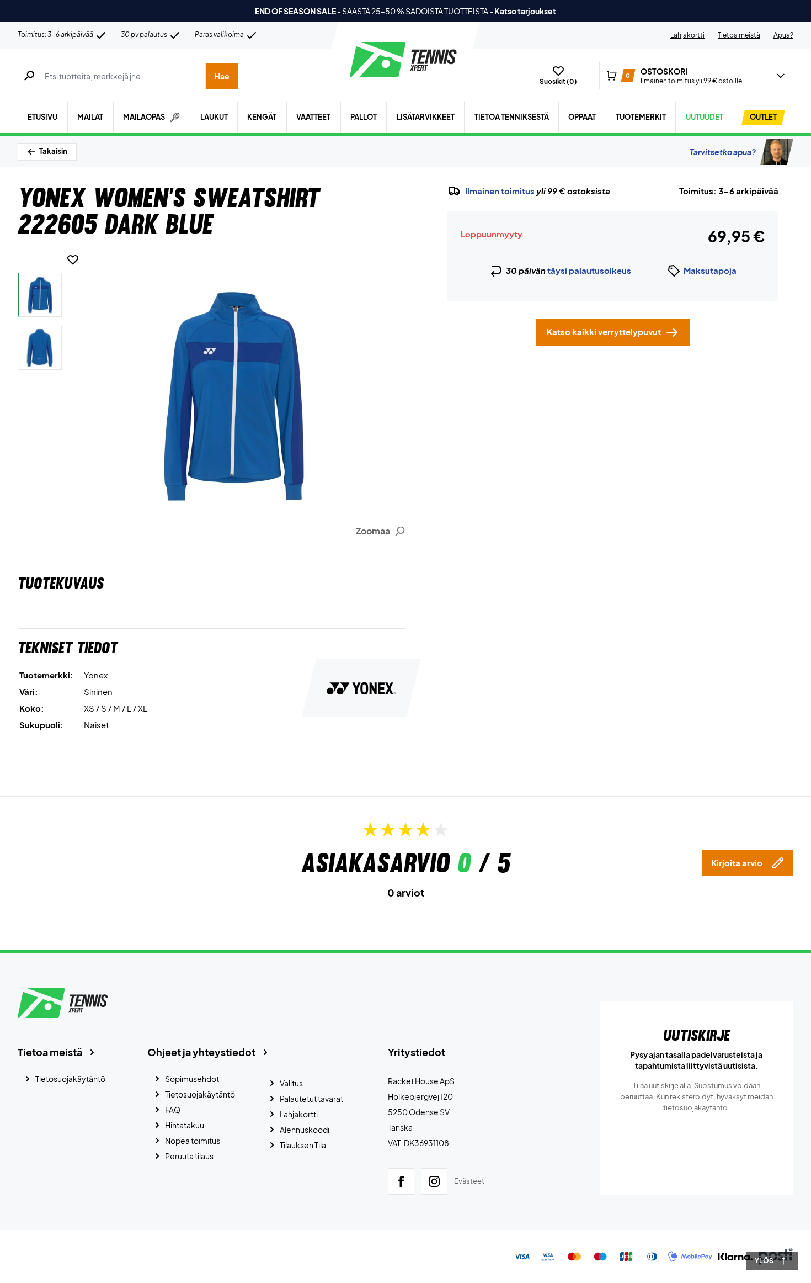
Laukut (214, 117)
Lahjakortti (687, 35)
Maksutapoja (710, 270)
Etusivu (42, 117)
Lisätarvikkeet (426, 117)
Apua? (783, 35)
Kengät (261, 117)
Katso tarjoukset (525, 11)
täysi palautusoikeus (589, 270)
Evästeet (469, 1180)
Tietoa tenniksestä (511, 117)
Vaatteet (313, 117)
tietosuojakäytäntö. (696, 1107)
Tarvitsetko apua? (723, 152)
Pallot (363, 117)
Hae (222, 76)
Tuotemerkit (641, 117)
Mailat (90, 117)
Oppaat (582, 117)
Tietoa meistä (739, 35)
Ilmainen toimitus (500, 191)
